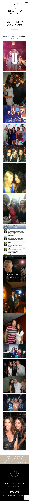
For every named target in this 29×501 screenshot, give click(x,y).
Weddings (8, 456)
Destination (19, 458)
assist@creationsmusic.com (14, 483)
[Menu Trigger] (26, 3)
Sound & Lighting (21, 462)
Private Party (11, 458)
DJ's (14, 462)
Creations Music (8, 36)
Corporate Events (9, 460)
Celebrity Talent (20, 460)
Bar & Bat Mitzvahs (18, 456)
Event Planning (8, 462)
